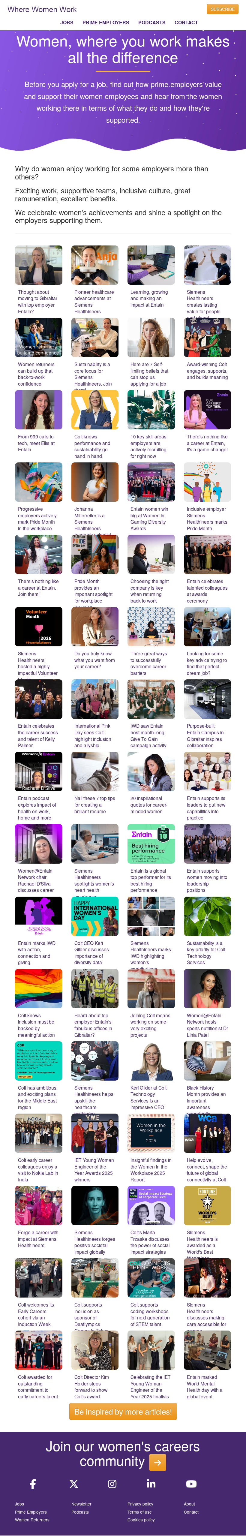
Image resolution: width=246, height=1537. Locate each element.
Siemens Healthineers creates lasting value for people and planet (203, 304)
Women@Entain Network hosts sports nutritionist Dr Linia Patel (207, 1025)
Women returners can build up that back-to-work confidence (36, 374)
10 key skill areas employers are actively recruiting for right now (148, 446)
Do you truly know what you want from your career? (94, 659)
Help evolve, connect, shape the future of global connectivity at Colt (207, 1170)
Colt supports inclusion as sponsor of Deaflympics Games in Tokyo (91, 1317)
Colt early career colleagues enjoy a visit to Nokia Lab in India (38, 1170)
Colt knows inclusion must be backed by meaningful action (36, 1025)
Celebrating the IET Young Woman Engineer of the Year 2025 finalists (150, 1386)
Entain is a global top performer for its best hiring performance (150, 880)
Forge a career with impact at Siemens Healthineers (38, 1238)
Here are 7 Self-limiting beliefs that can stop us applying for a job (149, 374)
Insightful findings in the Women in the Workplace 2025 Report (151, 1170)
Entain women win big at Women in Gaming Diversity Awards (149, 518)
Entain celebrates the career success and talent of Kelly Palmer (38, 735)
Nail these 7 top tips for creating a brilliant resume (94, 804)
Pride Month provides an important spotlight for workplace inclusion (93, 594)
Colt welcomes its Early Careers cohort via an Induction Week (36, 1314)
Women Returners (32, 1520)
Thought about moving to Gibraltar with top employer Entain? (37, 301)
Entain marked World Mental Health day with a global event (205, 1386)
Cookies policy (141, 1520)
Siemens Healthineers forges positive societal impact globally (94, 1242)
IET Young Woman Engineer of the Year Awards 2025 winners (94, 1170)
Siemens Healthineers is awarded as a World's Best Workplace (202, 1245)
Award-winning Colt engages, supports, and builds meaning (207, 370)
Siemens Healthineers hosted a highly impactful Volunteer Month (38, 666)
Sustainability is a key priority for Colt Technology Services (206, 953)
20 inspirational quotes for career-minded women (148, 804)
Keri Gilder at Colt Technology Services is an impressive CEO (148, 1097)
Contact (191, 1512)
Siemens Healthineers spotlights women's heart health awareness (94, 883)
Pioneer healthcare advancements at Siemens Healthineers (94, 301)
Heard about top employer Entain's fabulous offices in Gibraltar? (93, 1025)
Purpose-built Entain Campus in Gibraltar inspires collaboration (205, 735)
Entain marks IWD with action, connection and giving (37, 953)
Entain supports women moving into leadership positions (207, 880)
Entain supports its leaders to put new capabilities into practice (206, 808)
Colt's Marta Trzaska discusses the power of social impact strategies (150, 1242)
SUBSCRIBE (223, 9)
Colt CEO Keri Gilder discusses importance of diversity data (91, 953)
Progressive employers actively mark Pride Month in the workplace (37, 518)
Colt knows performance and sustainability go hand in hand (92, 446)
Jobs (19, 1504)
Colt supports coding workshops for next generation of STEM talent (150, 1314)
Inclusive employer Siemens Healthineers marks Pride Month (207, 518)
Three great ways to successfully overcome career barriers (148, 663)
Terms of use (140, 1512)
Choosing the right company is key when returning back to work (149, 591)
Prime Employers (31, 1512)
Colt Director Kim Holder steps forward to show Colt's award (91, 1386)
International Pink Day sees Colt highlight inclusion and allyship (92, 735)
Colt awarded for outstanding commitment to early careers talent (38, 1386)
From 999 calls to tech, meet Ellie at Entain (36, 443)
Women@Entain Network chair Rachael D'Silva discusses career (36, 880)
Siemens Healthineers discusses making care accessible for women (206, 1317)
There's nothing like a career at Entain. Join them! (38, 587)
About (189, 1504)
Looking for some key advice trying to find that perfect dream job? (207, 663)
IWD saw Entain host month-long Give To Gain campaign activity (148, 735)
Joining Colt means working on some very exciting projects (150, 1025)
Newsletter (81, 1504)
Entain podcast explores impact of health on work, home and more (37, 808)
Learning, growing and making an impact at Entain (149, 298)
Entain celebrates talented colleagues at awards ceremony (207, 591)
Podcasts (80, 1512)
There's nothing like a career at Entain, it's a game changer (207, 443)
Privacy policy (140, 1504)
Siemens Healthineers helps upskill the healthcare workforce (93, 1100)
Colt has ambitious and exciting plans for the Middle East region (37, 1097)
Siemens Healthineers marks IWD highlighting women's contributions (150, 956)
